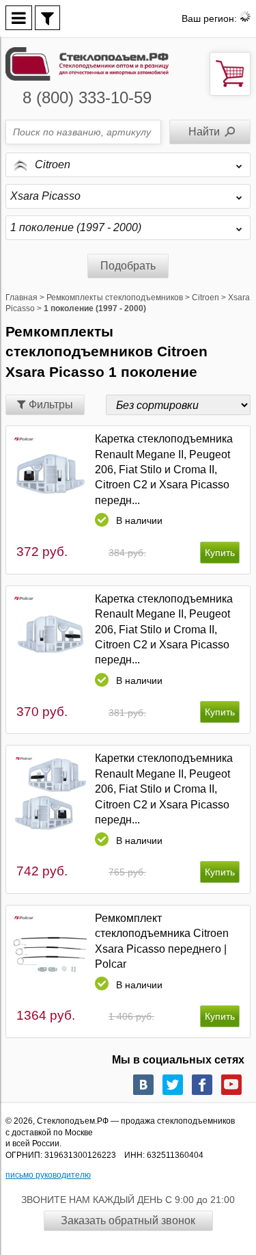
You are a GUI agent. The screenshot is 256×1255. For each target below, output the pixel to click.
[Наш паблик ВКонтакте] (143, 1084)
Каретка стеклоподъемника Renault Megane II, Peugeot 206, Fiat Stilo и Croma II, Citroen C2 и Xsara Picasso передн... (164, 469)
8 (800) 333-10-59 (87, 97)
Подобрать (128, 266)
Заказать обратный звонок (128, 1220)
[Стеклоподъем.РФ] (87, 62)
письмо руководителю (48, 1175)
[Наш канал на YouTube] (231, 1084)
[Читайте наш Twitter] (172, 1084)
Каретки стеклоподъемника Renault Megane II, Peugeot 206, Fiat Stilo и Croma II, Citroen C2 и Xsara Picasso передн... (164, 788)
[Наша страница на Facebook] (202, 1084)
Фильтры (49, 404)
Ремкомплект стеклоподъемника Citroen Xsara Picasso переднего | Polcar (162, 941)
